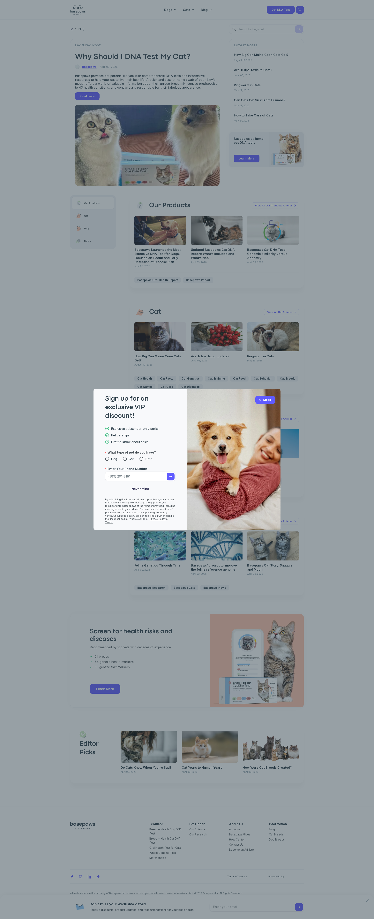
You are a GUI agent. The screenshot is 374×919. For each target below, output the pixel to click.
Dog (114, 459)
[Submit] (171, 476)
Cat (131, 459)
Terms (109, 522)
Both (148, 459)
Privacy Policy (158, 519)
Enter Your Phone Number (127, 469)
